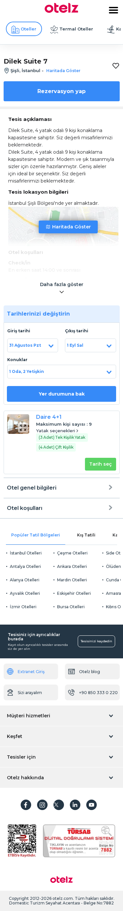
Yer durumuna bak (62, 394)
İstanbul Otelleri (26, 553)
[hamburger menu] (113, 10)
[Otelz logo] (61, 11)
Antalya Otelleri (25, 566)
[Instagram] (42, 805)
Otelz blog (89, 671)
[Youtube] (91, 805)
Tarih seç (100, 464)
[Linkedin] (75, 805)
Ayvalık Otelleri (25, 593)
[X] (58, 805)
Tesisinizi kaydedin (96, 641)
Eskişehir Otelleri (74, 593)
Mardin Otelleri (72, 579)
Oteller (28, 28)
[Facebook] (26, 805)
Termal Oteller (76, 28)
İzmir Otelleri (23, 606)
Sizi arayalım (30, 692)
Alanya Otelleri (24, 579)
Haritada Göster (71, 227)
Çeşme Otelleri (72, 553)
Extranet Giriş (31, 671)
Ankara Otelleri (72, 566)
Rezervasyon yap (61, 91)
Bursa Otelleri (71, 606)
